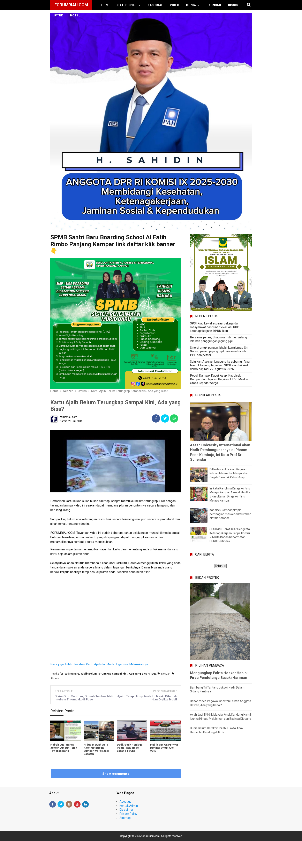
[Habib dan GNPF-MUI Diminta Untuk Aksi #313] (165, 731)
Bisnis (233, 5)
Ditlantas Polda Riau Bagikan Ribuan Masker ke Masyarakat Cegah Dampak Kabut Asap (229, 473)
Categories (127, 5)
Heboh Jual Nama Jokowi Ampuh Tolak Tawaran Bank (63, 747)
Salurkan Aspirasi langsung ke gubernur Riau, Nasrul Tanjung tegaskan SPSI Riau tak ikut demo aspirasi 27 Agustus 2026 (220, 365)
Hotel (75, 15)
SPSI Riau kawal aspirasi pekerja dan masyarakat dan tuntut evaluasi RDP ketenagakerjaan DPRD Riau (214, 327)
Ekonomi (214, 5)
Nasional (155, 5)
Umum (55, 678)
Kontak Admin (129, 805)
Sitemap (125, 817)
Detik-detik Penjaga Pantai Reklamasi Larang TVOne (130, 747)
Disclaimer (126, 809)
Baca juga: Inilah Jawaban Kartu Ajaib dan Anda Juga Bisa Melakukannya (99, 664)
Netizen (165, 673)
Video (174, 5)
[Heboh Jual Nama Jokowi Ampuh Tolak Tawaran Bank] (65, 731)
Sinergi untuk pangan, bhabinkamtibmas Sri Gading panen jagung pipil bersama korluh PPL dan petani (219, 351)
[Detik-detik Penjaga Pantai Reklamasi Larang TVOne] (132, 731)
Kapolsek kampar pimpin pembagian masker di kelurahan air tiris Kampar (230, 514)
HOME (105, 5)
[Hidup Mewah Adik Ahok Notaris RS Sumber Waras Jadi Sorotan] (99, 731)
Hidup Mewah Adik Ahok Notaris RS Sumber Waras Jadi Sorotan (96, 749)
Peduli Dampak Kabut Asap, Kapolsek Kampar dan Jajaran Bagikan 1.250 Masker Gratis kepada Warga (219, 379)
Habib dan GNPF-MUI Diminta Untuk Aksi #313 (164, 747)
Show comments (115, 774)
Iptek (58, 15)
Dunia (191, 5)
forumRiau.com (150, 836)
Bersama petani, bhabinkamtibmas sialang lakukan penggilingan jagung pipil (218, 339)
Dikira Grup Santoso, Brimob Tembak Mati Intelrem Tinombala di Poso (84, 697)
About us (125, 801)
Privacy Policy (128, 813)
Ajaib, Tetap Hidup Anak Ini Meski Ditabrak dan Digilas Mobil (147, 697)
